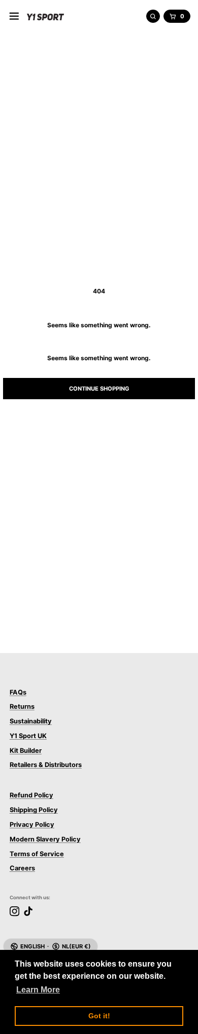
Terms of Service (37, 854)
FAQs (18, 692)
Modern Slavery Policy (45, 839)
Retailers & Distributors (46, 765)
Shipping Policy (34, 810)
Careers (22, 868)
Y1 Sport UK (28, 736)
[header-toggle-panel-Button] (14, 16)
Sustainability (31, 721)
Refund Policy (31, 795)
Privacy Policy (32, 824)
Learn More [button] (38, 989)
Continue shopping (99, 388)
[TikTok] (28, 911)
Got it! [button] (99, 1016)
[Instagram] (14, 911)
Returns (22, 706)
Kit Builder (26, 750)
